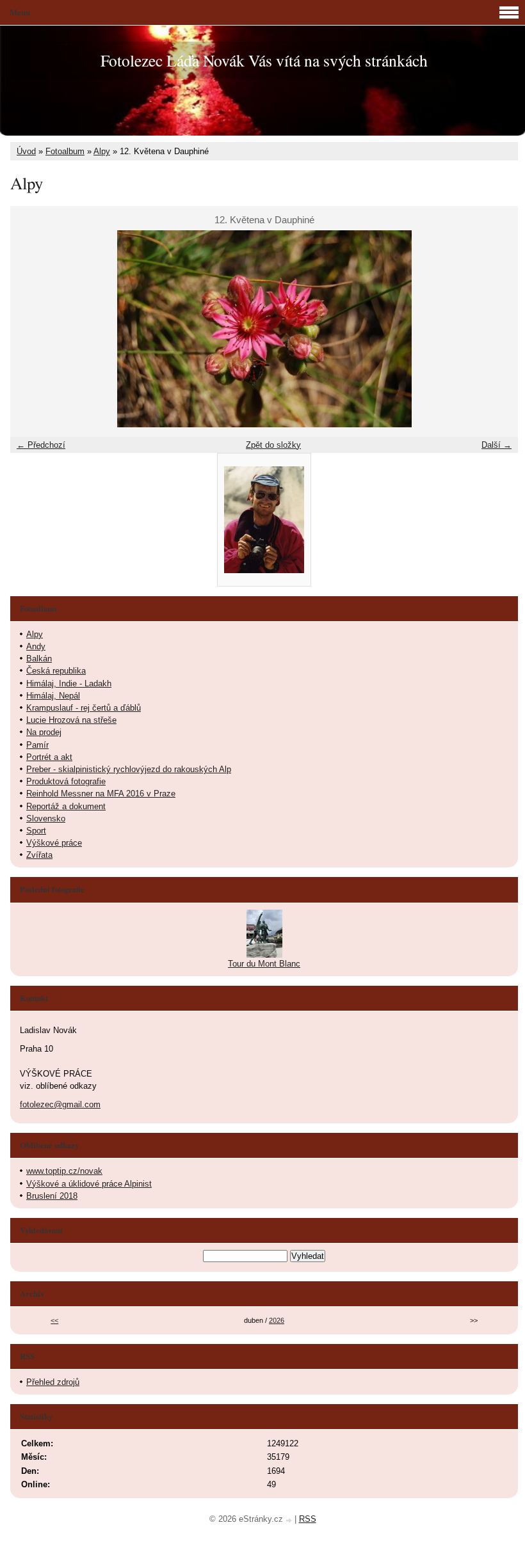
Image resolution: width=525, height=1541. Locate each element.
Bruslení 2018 (51, 1196)
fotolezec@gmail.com (60, 1104)
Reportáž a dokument (66, 806)
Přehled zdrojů (52, 1382)
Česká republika (56, 671)
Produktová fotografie (66, 781)
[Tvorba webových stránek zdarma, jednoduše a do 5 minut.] (290, 1520)
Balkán (39, 658)
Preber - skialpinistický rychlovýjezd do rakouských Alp (128, 769)
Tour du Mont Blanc (264, 963)
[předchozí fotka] (31, 328)
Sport (36, 830)
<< (54, 1320)
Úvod (26, 151)
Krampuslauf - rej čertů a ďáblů (83, 708)
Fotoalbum (65, 151)
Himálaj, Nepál (53, 695)
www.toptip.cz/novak (64, 1171)
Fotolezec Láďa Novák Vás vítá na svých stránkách (264, 60)
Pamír (37, 745)
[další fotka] (497, 328)
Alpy (101, 151)
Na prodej (43, 732)
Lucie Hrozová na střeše (71, 720)
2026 (276, 1320)
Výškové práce (54, 843)
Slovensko (45, 818)
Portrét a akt (49, 757)
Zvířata (39, 855)
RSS (307, 1519)
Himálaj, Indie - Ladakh (68, 683)
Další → (496, 445)
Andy (35, 646)
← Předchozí (41, 445)
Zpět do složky (273, 445)
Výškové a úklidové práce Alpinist (89, 1184)
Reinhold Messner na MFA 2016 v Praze (100, 793)
